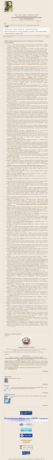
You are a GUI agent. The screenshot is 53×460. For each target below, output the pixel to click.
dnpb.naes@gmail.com (30, 25)
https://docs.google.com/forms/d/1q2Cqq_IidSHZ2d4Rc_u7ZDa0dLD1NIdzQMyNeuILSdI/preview (23, 367)
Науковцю (31, 31)
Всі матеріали (45, 371)
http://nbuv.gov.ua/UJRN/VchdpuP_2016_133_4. (16, 83)
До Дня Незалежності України (15, 378)
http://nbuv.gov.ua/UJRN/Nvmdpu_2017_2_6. (38, 209)
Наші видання (9, 394)
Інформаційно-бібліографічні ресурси (13, 35)
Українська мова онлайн (31, 29)
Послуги (20, 31)
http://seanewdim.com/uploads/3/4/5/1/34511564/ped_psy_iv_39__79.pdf (20, 316)
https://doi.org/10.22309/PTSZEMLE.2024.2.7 (20, 320)
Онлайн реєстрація (9, 33)
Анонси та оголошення (13, 334)
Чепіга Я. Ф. (32, 35)
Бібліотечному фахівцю (41, 31)
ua (4, 23)
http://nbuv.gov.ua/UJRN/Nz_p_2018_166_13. (16, 138)
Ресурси (15, 29)
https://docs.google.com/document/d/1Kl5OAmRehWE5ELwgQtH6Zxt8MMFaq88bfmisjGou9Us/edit (26, 165)
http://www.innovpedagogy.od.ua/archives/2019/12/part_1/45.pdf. (33, 51)
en (6, 23)
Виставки (8, 376)
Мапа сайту (24, 14)
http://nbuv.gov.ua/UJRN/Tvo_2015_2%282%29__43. (29, 269)
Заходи (7, 386)
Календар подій (19, 33)
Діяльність (25, 31)
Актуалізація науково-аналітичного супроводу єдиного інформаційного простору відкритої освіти (29, 396)
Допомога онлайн (31, 14)
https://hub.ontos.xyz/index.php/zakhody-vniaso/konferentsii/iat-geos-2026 (33, 365)
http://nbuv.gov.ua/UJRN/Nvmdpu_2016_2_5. (38, 191)
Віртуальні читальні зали (11, 31)
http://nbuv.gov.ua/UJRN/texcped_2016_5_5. (30, 152)
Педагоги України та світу (24, 35)
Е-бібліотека (21, 29)
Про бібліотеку (8, 29)
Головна (15, 14)
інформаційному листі (12, 368)
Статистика (37, 14)
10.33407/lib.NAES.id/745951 (33, 57)
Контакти (20, 14)
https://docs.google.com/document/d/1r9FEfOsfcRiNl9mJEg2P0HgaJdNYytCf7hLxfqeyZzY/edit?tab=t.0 (26, 78)
